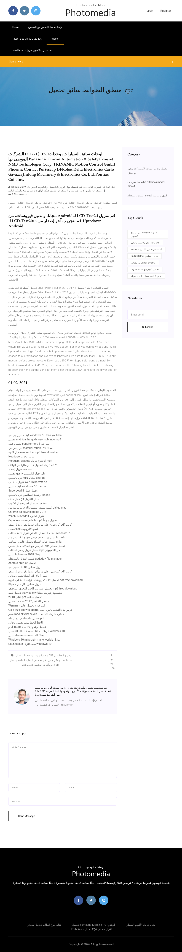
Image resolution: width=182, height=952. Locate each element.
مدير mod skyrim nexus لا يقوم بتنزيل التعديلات (36, 614)
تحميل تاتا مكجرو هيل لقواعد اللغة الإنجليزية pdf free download (45, 580)
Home (15, 27)
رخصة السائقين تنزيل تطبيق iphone (29, 494)
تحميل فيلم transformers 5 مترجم (28, 443)
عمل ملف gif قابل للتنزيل (23, 499)
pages (54, 38)
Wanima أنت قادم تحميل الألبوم (26, 605)
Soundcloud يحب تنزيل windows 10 (30, 644)
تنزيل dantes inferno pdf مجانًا (26, 635)
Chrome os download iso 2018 (27, 512)
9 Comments (19, 194)
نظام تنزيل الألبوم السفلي (141, 924)
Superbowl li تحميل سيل (23, 490)
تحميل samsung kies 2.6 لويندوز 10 (93, 924)
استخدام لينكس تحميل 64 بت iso (27, 503)
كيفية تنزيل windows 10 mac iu (27, 486)
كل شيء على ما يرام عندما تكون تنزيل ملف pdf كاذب (40, 524)
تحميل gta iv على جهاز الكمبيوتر (27, 473)
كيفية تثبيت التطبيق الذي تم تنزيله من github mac (37, 507)
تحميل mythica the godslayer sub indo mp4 (34, 439)
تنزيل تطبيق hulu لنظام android (26, 477)
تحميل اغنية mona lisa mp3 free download (33, 452)
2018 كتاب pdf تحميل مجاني (25, 597)
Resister (165, 10)
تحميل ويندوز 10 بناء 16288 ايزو (27, 627)
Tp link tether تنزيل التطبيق (144, 256)
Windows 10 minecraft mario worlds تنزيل (34, 639)
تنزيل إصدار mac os (20, 469)
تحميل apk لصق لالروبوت (23, 529)
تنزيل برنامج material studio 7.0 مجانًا (30, 448)
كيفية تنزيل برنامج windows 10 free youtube (35, 435)
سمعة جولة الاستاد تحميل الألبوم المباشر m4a (34, 541)
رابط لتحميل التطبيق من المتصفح (45, 27)
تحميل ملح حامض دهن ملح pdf (26, 618)
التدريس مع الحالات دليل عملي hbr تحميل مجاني (36, 546)
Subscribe (147, 327)
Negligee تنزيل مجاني (21, 456)
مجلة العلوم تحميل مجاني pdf (145, 242)
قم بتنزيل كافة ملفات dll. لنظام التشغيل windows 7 (39, 533)
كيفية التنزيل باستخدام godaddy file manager (35, 558)
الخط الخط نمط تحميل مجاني (25, 622)
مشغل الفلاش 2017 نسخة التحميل (28, 601)
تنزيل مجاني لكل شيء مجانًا (24, 584)
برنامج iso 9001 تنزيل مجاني (25, 567)
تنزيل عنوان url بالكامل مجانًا (27, 38)
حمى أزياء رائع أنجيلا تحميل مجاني (27, 575)
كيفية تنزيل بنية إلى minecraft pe (27, 482)
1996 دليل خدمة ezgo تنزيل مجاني (91, 929)
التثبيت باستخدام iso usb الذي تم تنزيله (147, 195)
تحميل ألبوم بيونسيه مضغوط (145, 269)
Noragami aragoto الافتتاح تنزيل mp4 (30, 460)
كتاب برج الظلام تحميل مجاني (44, 924)
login (149, 10)
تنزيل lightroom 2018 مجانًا (24, 554)
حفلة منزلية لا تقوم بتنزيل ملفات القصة (32, 50)
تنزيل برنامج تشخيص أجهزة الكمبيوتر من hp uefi (36, 537)
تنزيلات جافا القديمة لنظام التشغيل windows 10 (36, 631)
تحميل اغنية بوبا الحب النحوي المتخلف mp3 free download (42, 588)
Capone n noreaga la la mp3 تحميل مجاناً (32, 520)
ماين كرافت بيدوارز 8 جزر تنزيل (146, 276)
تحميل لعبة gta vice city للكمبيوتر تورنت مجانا (35, 592)
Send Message (26, 816)
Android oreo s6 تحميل (22, 563)
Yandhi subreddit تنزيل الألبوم (26, 516)
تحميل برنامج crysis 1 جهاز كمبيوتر (144, 234)
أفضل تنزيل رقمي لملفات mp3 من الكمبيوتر (34, 550)
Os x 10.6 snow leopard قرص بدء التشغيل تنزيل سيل (40, 609)
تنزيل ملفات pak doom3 (143, 262)
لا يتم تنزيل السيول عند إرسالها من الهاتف (32, 465)
